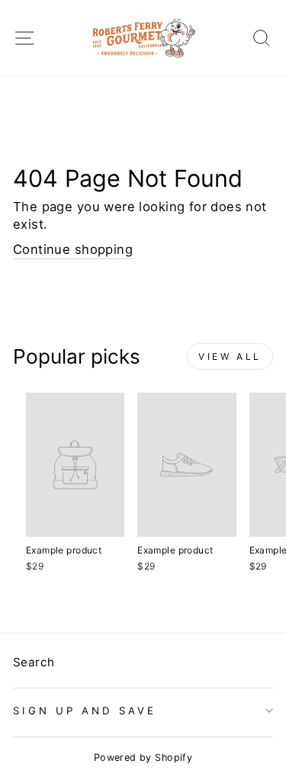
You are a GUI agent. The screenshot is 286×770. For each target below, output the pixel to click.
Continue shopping (73, 249)
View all (230, 356)
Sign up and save (84, 710)
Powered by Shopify (143, 757)
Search (33, 662)
